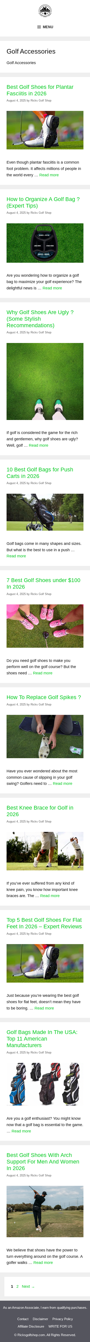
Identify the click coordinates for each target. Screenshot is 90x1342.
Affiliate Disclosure (31, 1326)
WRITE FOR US (60, 1326)
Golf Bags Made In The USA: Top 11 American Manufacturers (42, 1038)
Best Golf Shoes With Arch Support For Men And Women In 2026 (43, 1161)
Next (28, 1286)
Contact (22, 1319)
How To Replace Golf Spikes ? (44, 697)
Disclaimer (40, 1319)
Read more (49, 175)
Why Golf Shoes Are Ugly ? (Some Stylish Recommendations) (40, 318)
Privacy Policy (62, 1319)
